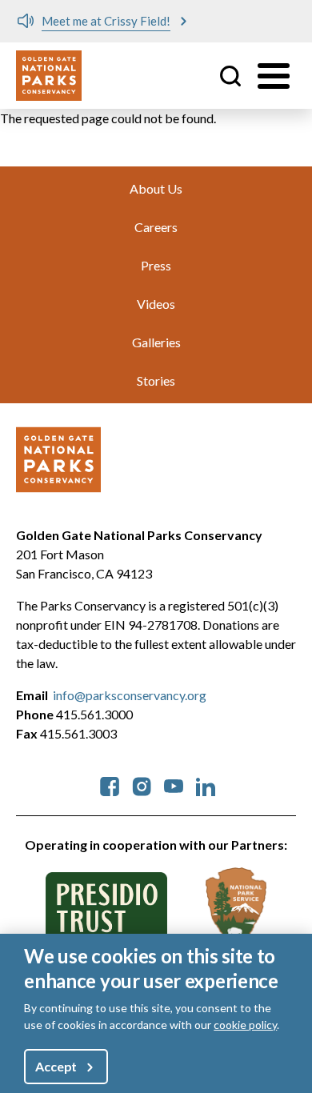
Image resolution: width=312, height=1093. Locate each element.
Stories (156, 380)
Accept (56, 1066)
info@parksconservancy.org (129, 695)
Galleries (156, 342)
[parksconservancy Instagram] (141, 784)
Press (156, 265)
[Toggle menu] (273, 76)
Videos (156, 303)
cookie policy (245, 1024)
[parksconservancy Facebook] (109, 784)
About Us (156, 188)
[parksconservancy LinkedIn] (205, 784)
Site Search (230, 76)
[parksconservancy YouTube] (173, 784)
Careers (156, 226)
